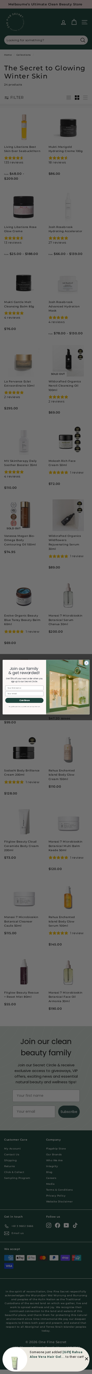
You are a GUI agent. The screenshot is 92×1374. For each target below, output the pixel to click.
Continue (24, 700)
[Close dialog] (86, 663)
